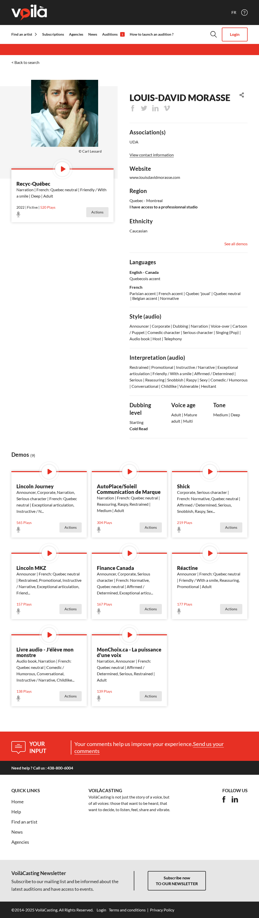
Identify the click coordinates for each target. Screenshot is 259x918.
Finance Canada (115, 568)
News (92, 34)
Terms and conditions (127, 909)
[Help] (244, 12)
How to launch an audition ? (152, 34)
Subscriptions (53, 34)
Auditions (112, 34)
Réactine (187, 568)
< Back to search (25, 62)
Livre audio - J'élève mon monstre (45, 652)
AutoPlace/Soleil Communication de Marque (129, 489)
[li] (235, 799)
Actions (97, 212)
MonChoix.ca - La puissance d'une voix (129, 652)
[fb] (223, 799)
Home (17, 801)
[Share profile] (242, 95)
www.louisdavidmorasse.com (155, 177)
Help (16, 811)
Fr (233, 12)
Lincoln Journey (35, 486)
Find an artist (24, 822)
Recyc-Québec (33, 184)
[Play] (62, 169)
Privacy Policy (162, 909)
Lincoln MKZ (31, 568)
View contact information (152, 155)
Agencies (76, 34)
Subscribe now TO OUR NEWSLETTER (177, 880)
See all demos (236, 243)
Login (235, 34)
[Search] (213, 34)
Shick (183, 486)
